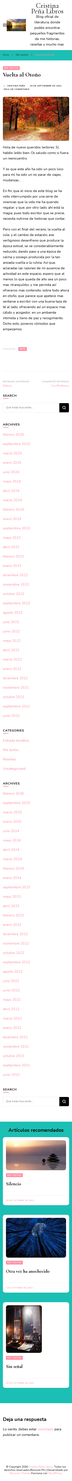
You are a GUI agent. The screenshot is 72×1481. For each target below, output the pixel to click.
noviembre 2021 (16, 687)
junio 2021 (11, 715)
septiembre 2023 (16, 528)
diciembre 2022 (15, 575)
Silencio (13, 1184)
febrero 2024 (13, 509)
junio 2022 (11, 631)
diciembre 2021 (15, 678)
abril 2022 (11, 650)
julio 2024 (11, 472)
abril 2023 (11, 547)
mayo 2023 (12, 537)
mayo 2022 (12, 640)
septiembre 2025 (16, 444)
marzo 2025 (12, 453)
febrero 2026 (13, 434)
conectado (45, 1429)
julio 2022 (11, 622)
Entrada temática (16, 740)
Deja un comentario (17, 89)
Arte (23, 349)
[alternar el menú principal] (5, 25)
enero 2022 (12, 668)
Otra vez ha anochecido (28, 1271)
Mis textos (11, 68)
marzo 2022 (12, 659)
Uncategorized (14, 768)
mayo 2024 (12, 481)
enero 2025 (12, 462)
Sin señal (14, 1366)
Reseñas (9, 759)
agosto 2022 (13, 612)
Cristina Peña (16, 86)
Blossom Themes (20, 1473)
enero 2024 (12, 519)
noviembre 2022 (16, 584)
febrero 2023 (13, 556)
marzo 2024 (12, 500)
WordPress (55, 1473)
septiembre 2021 (16, 706)
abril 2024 (11, 490)
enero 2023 (12, 565)
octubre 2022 (13, 594)
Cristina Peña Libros (47, 8)
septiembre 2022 (16, 603)
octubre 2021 (13, 697)
